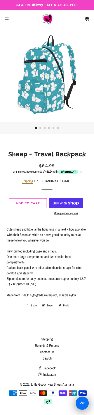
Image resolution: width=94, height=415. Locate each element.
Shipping (27, 181)
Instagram (49, 374)
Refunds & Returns (47, 345)
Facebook (49, 368)
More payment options (66, 213)
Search (47, 358)
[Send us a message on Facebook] (82, 403)
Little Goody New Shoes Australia (52, 384)
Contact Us (47, 351)
